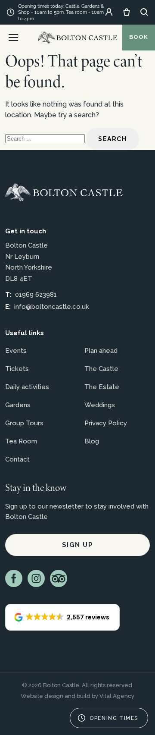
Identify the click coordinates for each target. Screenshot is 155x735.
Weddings (99, 405)
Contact (17, 459)
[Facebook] (13, 578)
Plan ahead (101, 351)
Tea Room (21, 441)
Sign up (77, 545)
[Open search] (144, 12)
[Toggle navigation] (13, 37)
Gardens (18, 405)
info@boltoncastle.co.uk (51, 307)
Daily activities (27, 387)
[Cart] (126, 12)
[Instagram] (36, 578)
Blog (91, 441)
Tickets (17, 369)
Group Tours (24, 423)
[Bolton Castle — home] (64, 192)
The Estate (101, 387)
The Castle (101, 369)
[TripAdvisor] (58, 578)
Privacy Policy (105, 423)
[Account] (109, 12)
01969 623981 (36, 294)
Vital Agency (116, 696)
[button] (62, 617)
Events (16, 351)
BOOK (138, 37)
